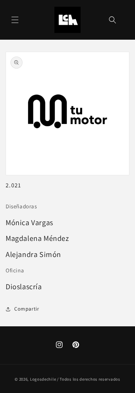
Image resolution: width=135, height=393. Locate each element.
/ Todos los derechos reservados (88, 379)
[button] (15, 20)
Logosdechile (43, 379)
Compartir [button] (26, 308)
